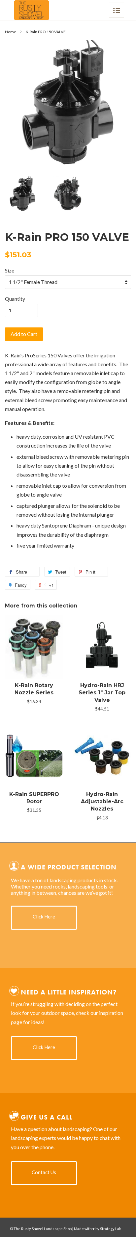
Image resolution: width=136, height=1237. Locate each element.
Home (10, 31)
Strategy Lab (110, 1228)
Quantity (15, 299)
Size (9, 270)
